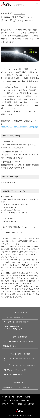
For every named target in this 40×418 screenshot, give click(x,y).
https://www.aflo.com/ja (9, 221)
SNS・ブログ (25, 400)
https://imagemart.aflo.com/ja (11, 232)
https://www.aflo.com (8, 207)
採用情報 (27, 397)
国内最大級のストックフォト (15, 317)
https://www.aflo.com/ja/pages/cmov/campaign (19, 127)
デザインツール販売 (14, 370)
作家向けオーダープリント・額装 (19, 360)
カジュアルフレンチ (16, 387)
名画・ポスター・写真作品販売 (19, 365)
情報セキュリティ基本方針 (26, 404)
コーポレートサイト (8, 397)
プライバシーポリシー (9, 404)
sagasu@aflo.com (13, 210)
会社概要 (19, 397)
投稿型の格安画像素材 (16, 322)
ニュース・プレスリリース (10, 400)
